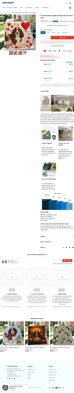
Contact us (30, 369)
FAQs (29, 374)
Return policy (52, 377)
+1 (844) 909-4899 (11, 374)
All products (7, 12)
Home (1, 12)
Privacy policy (52, 369)
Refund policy (52, 380)
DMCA (29, 377)
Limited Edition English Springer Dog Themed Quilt (12, 306)
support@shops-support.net (13, 376)
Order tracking (31, 372)
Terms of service (53, 372)
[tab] (33, 311)
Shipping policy (52, 374)
